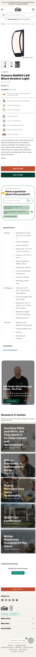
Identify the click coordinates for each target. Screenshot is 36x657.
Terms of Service (28, 647)
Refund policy (23, 649)
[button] (4, 64)
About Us (10, 645)
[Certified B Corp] (11, 608)
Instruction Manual (10, 350)
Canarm (5, 72)
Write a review (18, 573)
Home (3, 24)
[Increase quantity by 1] (18, 162)
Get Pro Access (11, 401)
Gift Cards (18, 647)
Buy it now (18, 175)
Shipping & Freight (20, 645)
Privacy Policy (13, 649)
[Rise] (4, 608)
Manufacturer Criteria (7, 647)
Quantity (3, 158)
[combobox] (18, 15)
